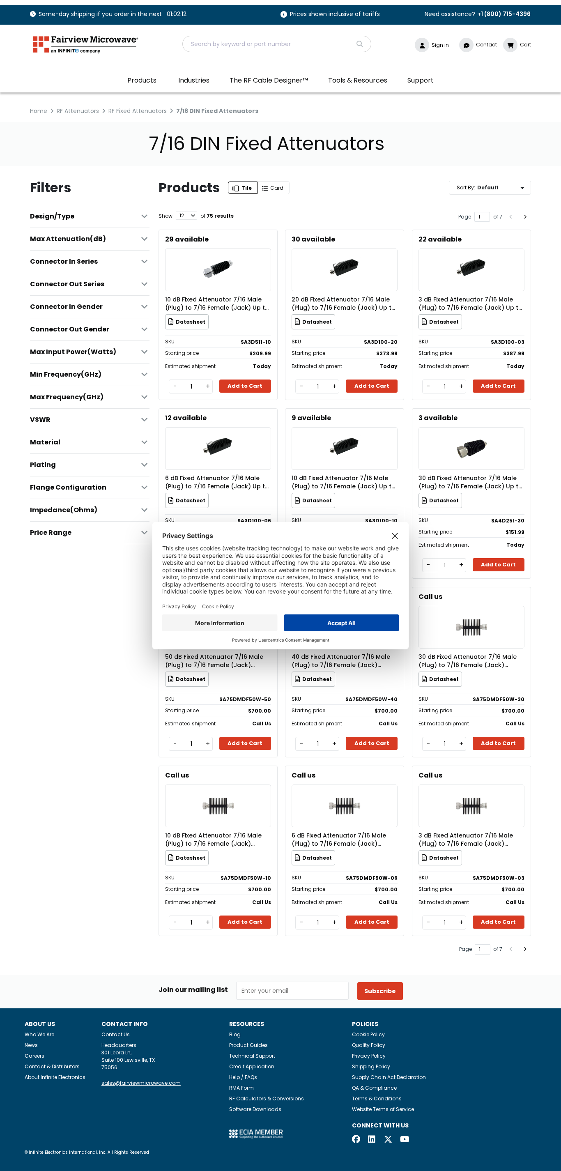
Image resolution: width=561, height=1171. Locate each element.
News (31, 1045)
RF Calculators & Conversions (266, 1098)
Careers (34, 1055)
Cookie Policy (368, 1034)
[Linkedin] (372, 1140)
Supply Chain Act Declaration (389, 1077)
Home (38, 111)
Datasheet (190, 321)
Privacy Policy (369, 1055)
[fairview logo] (85, 43)
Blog (235, 1034)
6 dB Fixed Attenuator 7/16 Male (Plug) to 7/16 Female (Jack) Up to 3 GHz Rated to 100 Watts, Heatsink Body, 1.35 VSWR (217, 482)
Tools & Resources (357, 80)
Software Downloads (255, 1109)
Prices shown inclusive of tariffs (335, 14)
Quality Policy (368, 1045)
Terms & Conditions (377, 1098)
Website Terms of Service (383, 1109)
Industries (193, 80)
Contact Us (115, 1034)
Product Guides (248, 1045)
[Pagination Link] (511, 217)
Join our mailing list (193, 990)
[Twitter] (388, 1140)
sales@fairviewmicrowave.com (141, 1082)
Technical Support (252, 1055)
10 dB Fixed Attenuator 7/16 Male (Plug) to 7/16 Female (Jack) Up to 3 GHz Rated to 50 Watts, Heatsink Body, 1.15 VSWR (217, 303)
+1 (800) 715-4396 (504, 14)
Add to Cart (245, 386)
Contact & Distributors (52, 1066)
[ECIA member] (256, 1133)
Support (420, 80)
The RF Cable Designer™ (269, 80)
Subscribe (380, 991)
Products (141, 80)
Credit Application (251, 1066)
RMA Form (241, 1087)
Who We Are (39, 1034)
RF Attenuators (78, 111)
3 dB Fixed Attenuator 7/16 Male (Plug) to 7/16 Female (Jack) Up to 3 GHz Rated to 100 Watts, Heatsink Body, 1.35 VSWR (470, 303)
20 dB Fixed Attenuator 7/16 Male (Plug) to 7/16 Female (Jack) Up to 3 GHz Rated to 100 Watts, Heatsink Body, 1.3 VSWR (344, 303)
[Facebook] (356, 1140)
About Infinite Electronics (55, 1077)
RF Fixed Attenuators (137, 111)
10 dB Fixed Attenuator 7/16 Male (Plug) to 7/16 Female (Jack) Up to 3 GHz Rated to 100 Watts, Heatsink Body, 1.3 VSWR (344, 482)
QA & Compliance (374, 1087)
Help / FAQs (243, 1077)
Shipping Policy (371, 1066)
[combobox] (276, 44)
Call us (430, 596)
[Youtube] (404, 1140)
